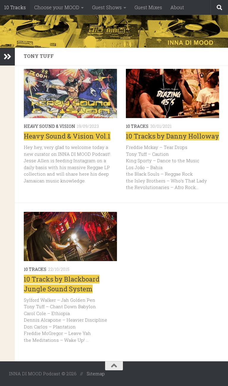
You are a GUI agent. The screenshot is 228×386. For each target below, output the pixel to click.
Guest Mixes (148, 7)
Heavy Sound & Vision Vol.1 (67, 136)
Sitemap (96, 374)
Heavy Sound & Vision (49, 126)
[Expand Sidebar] (7, 57)
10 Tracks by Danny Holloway (172, 136)
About (177, 7)
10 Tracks (15, 7)
